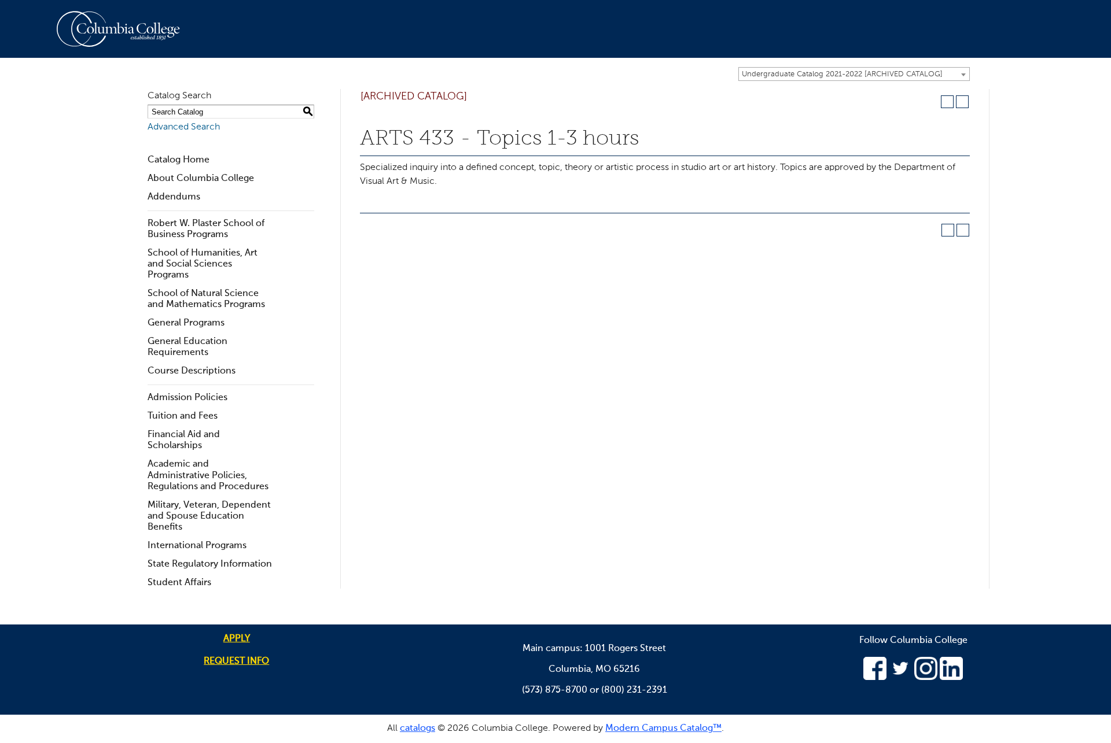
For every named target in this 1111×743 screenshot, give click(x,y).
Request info (236, 661)
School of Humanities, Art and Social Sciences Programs (202, 264)
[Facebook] (874, 677)
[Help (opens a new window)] (962, 101)
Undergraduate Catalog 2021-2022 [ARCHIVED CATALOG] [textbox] (842, 74)
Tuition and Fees (183, 416)
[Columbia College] (125, 29)
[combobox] (854, 74)
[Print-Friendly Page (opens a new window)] (947, 101)
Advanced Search (184, 127)
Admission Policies (187, 397)
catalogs (417, 728)
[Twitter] (900, 677)
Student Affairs (179, 582)
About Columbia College (201, 178)
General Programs (186, 323)
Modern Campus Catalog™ (663, 728)
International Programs (197, 545)
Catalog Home (178, 160)
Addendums (174, 197)
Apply (236, 639)
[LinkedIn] (951, 677)
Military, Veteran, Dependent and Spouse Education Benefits (209, 516)
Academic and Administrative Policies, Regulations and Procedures (208, 475)
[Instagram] (925, 677)
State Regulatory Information (210, 564)
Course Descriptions (192, 371)
